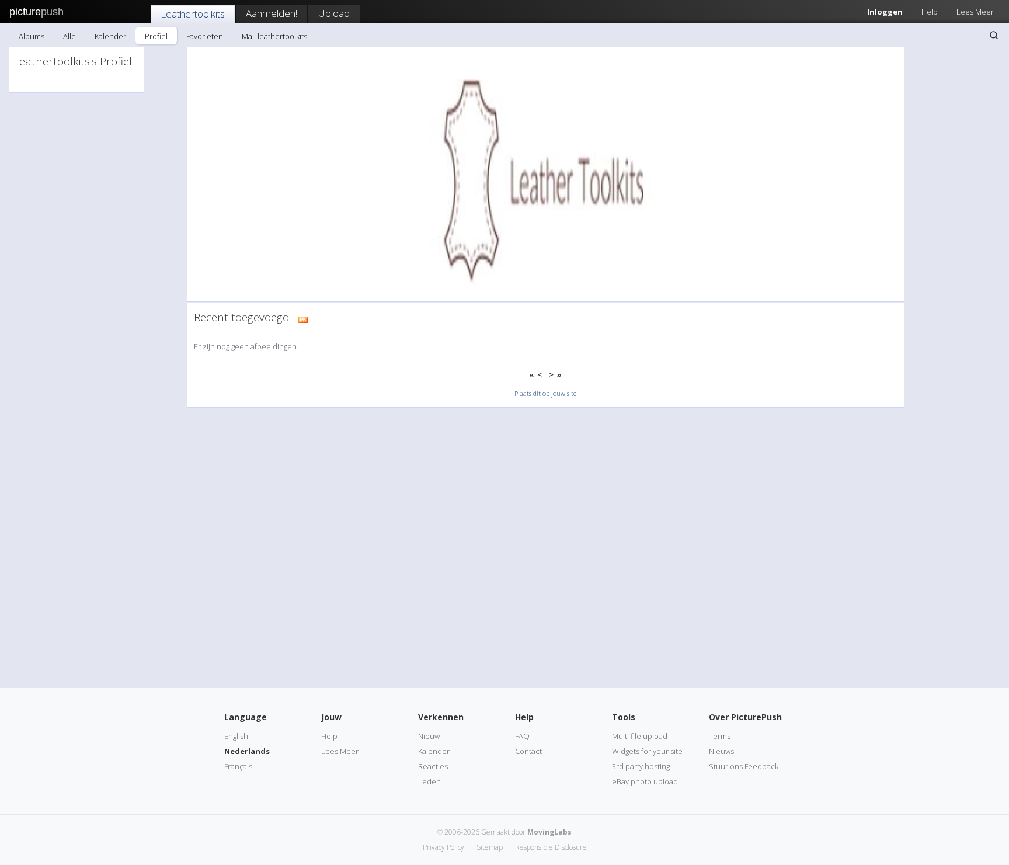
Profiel (156, 36)
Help (929, 11)
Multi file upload (639, 736)
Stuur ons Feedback (743, 766)
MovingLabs (549, 832)
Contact (528, 751)
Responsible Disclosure (551, 847)
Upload (334, 13)
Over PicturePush (745, 716)
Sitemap (489, 847)
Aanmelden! (271, 13)
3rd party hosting (641, 766)
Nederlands (247, 751)
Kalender (110, 36)
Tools (623, 716)
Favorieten (204, 36)
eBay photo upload (645, 781)
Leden (429, 781)
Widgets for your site (647, 751)
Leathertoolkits (193, 13)
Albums (31, 36)
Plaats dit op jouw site (545, 393)
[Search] (993, 35)
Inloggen (885, 11)
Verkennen (441, 716)
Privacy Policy (443, 847)
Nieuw (429, 736)
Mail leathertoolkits (274, 36)
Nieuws (721, 751)
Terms (719, 736)
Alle (69, 36)
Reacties (433, 766)
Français (238, 766)
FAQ (522, 736)
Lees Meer (975, 11)
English (236, 736)
